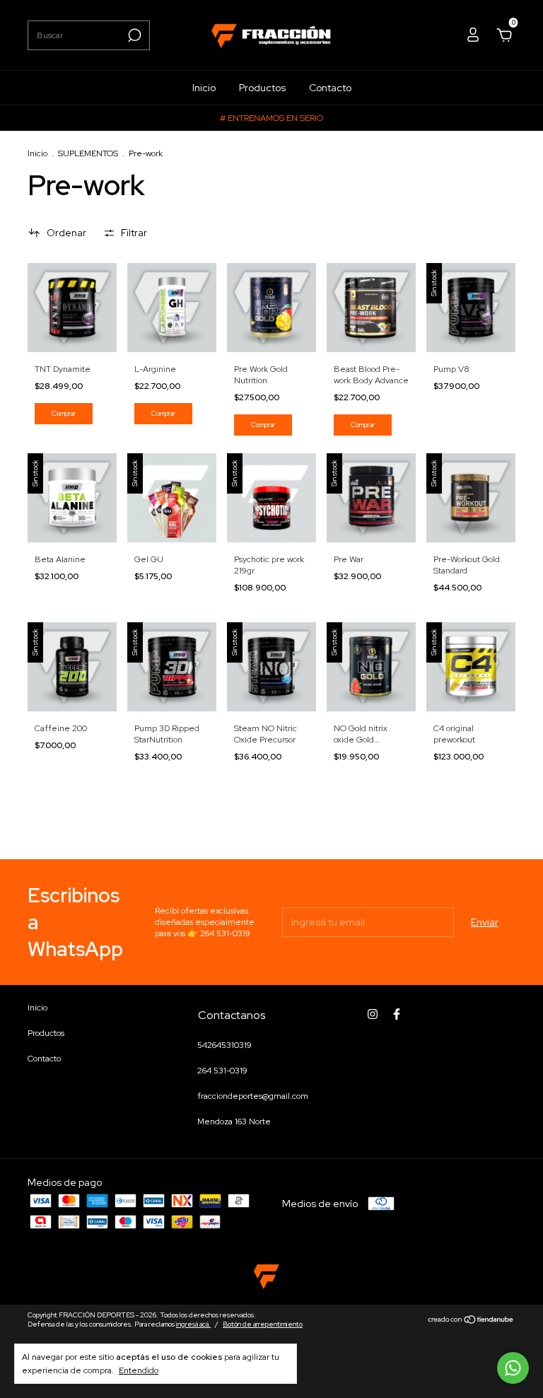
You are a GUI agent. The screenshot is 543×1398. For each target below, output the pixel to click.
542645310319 (224, 1045)
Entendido (138, 1370)
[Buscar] (133, 35)
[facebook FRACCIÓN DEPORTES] (396, 1014)
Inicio (204, 87)
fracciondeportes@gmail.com (252, 1096)
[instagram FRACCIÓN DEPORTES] (372, 1014)
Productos (262, 87)
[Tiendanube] (471, 1321)
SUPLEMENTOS (88, 153)
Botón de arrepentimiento (263, 1324)
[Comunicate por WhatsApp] (513, 1368)
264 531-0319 (222, 1070)
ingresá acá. (193, 1324)
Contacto (330, 87)
